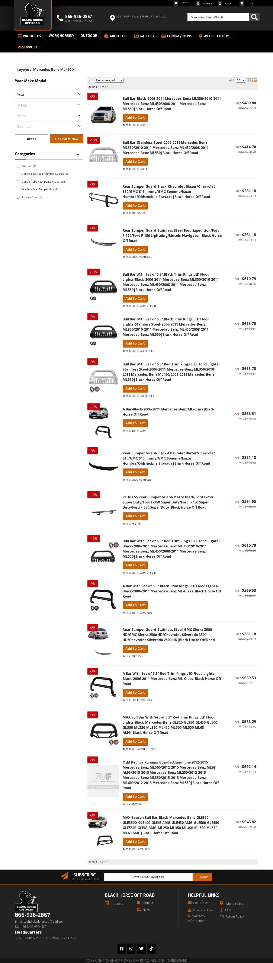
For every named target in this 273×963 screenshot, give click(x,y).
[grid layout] (248, 80)
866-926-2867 (32, 915)
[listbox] (49, 94)
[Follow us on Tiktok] (151, 949)
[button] (223, 17)
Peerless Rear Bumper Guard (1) (41, 189)
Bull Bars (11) (29, 166)
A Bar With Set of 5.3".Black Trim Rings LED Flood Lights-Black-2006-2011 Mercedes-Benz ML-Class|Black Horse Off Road (172, 591)
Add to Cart (135, 117)
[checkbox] (18, 166)
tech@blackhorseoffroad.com (44, 922)
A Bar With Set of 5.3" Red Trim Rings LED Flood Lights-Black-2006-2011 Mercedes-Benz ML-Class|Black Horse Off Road (172, 678)
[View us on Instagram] (131, 949)
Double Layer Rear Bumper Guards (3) (45, 174)
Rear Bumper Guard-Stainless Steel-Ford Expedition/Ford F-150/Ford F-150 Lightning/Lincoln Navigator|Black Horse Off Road (172, 235)
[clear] (73, 69)
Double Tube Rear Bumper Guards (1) (44, 181)
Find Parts (66, 138)
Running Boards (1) (33, 197)
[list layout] (254, 80)
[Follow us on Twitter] (141, 949)
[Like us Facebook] (122, 949)
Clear (31, 138)
